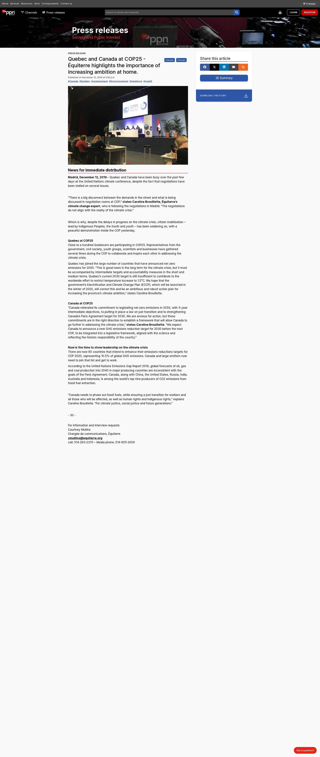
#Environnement (118, 81)
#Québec (85, 81)
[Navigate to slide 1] (128, 162)
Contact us (66, 3)
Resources (26, 3)
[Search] (237, 12)
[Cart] (280, 12)
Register (309, 12)
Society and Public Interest (96, 37)
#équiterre (136, 81)
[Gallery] (128, 125)
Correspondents (50, 3)
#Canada (73, 81)
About (5, 3)
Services (14, 3)
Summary (226, 78)
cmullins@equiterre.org (85, 438)
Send (37, 3)
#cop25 (148, 81)
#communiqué (99, 81)
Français (170, 60)
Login (293, 12)
